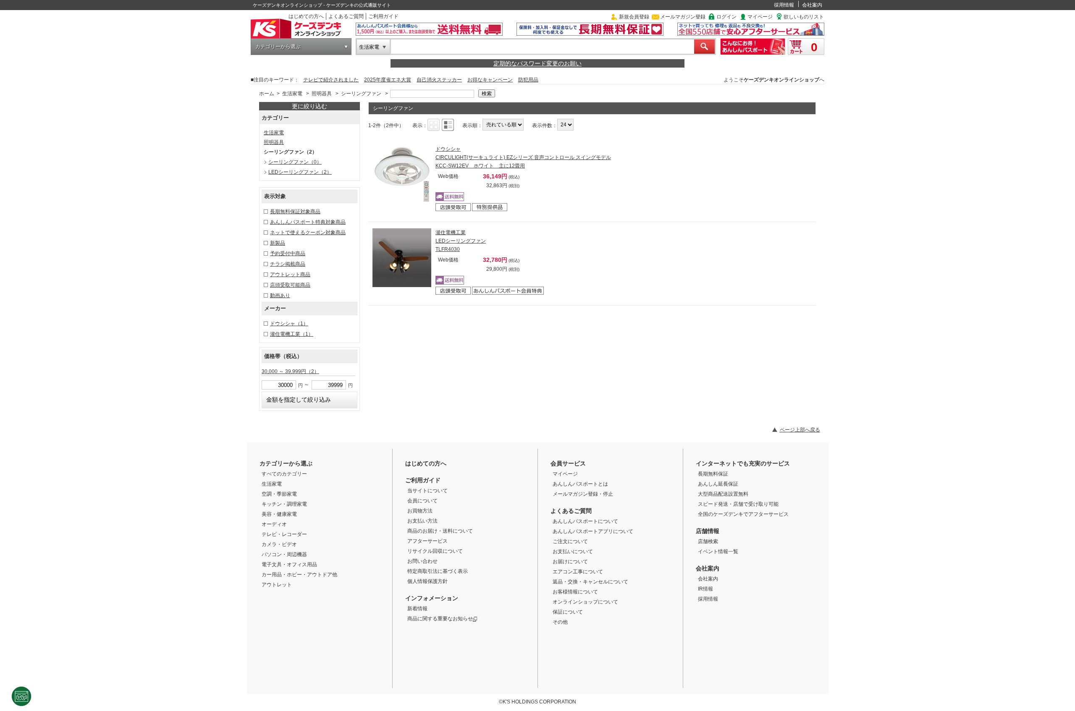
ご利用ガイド (383, 16)
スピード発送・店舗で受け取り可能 (738, 504)
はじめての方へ (306, 16)
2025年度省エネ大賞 (387, 80)
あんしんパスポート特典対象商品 (308, 222)
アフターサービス (427, 541)
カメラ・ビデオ (279, 544)
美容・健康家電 (279, 514)
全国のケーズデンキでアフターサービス (743, 514)
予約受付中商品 (287, 253)
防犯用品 (528, 80)
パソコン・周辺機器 (284, 554)
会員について (422, 501)
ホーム (266, 94)
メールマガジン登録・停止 (583, 494)
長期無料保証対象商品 (295, 211)
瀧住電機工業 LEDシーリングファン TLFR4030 (460, 241)
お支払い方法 (422, 521)
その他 (560, 622)
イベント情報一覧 (718, 551)
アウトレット (277, 585)
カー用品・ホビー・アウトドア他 (299, 575)
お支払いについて (573, 551)
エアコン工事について (578, 572)
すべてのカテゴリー (284, 474)
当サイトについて (427, 491)
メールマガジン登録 (682, 17)
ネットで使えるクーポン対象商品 (308, 232)
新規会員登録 (634, 17)
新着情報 (417, 609)
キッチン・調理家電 (284, 504)
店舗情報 (707, 531)
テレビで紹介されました (331, 80)
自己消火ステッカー (439, 80)
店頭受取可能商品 (290, 285)
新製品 (277, 243)
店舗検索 (708, 541)
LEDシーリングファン (300, 172)
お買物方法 (420, 511)
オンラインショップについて (585, 602)
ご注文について (570, 541)
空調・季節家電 (279, 494)
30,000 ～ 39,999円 (290, 371)
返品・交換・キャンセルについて (590, 582)
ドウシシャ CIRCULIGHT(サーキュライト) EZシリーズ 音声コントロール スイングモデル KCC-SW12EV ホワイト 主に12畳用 (523, 157)
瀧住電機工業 (291, 334)
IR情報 (705, 589)
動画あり (280, 295)
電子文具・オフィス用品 (289, 564)
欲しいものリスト (804, 17)
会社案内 (812, 5)
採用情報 (784, 5)
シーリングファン (361, 94)
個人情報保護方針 (427, 581)
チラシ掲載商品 (287, 264)
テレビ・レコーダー (284, 534)
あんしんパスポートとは (580, 484)
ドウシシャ (289, 324)
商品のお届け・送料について (440, 531)
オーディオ (274, 524)
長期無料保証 (713, 474)
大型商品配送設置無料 (723, 494)
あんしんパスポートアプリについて (593, 531)
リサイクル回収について (435, 551)
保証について (568, 612)
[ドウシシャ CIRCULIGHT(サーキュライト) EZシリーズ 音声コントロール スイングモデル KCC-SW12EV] (401, 174)
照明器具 (322, 94)
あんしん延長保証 (718, 484)
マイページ (760, 17)
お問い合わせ (422, 561)
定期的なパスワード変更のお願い (537, 63)
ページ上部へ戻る (800, 430)
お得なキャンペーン (490, 80)
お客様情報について (575, 592)
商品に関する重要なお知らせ (440, 619)
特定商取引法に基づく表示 (437, 571)
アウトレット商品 (290, 274)
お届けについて (570, 562)
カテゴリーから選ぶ (278, 47)
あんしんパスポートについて (585, 521)
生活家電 (369, 47)
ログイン (726, 17)
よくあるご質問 (346, 16)
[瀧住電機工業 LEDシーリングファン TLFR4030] (401, 257)
